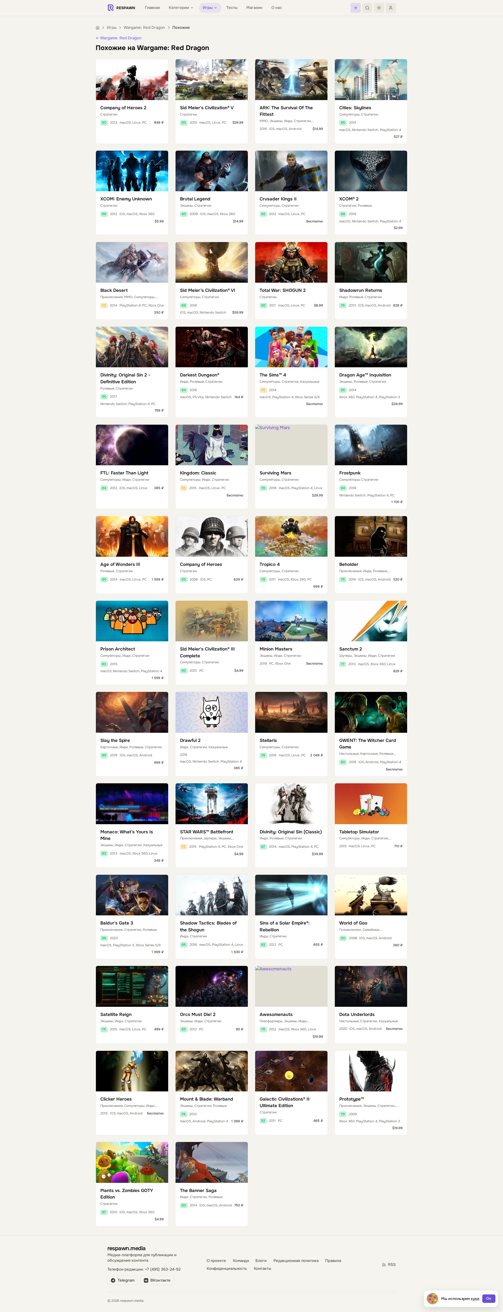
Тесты (231, 7)
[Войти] (391, 8)
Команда (241, 1260)
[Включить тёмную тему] (379, 8)
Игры (112, 27)
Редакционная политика (296, 1260)
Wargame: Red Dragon (144, 27)
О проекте (216, 1260)
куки (475, 1298)
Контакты (262, 1268)
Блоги (261, 1260)
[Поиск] (367, 8)
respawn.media (126, 1248)
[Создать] (355, 8)
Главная (152, 7)
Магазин (254, 7)
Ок (488, 1298)
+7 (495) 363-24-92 (163, 1269)
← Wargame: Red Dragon (118, 38)
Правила (333, 1260)
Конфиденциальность (227, 1268)
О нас (276, 7)
